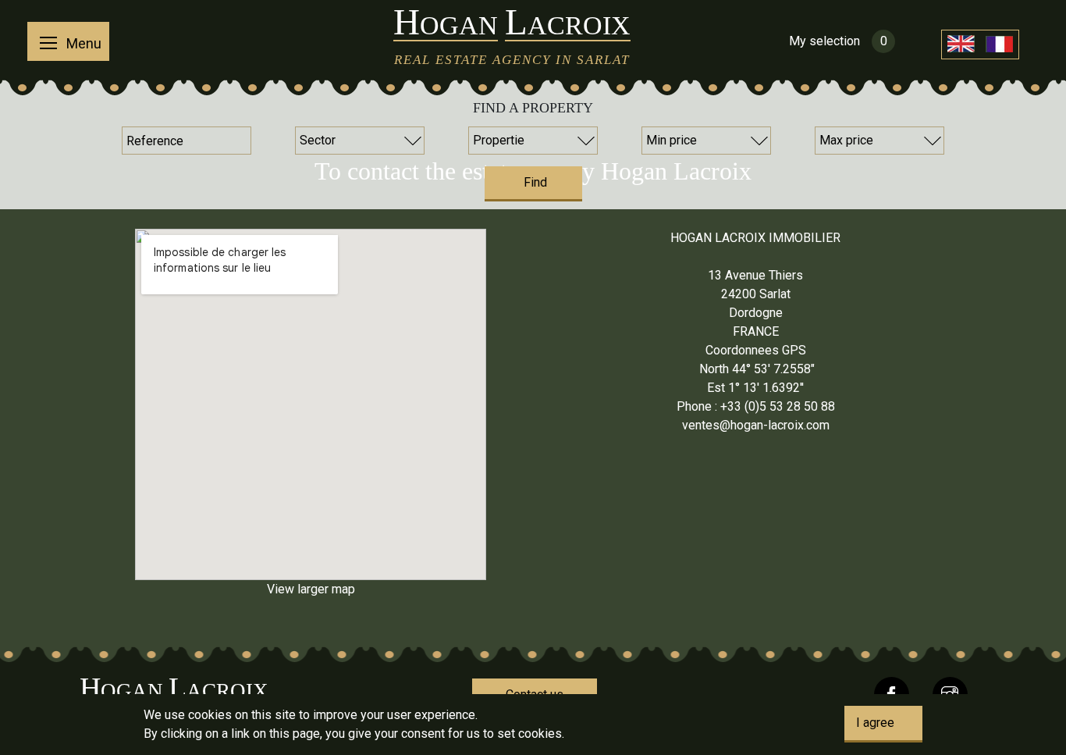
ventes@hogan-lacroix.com (756, 425)
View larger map (311, 589)
